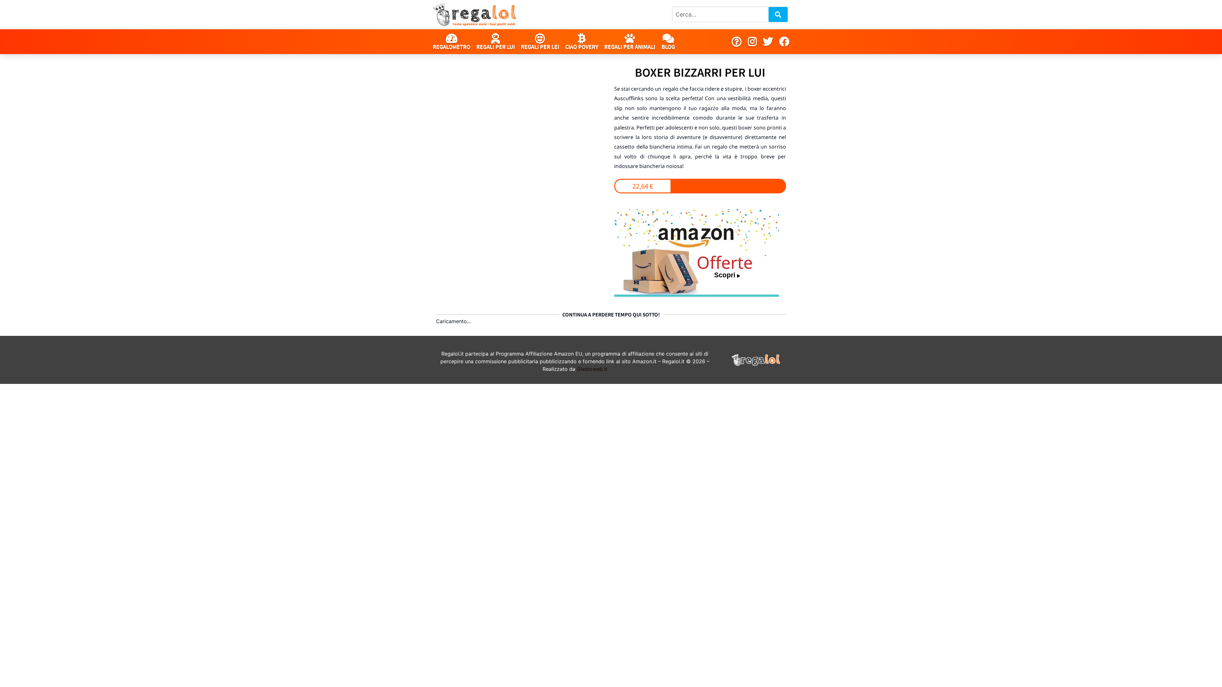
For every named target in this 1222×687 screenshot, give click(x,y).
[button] (643, 186)
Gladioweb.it (592, 369)
